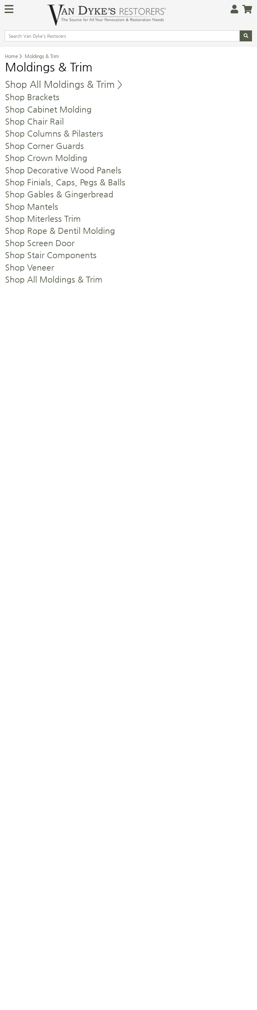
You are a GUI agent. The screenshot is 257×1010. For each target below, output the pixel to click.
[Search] (246, 36)
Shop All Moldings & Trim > (63, 84)
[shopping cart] (245, 9)
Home (11, 56)
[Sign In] (232, 9)
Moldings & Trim (42, 56)
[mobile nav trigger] (9, 9)
